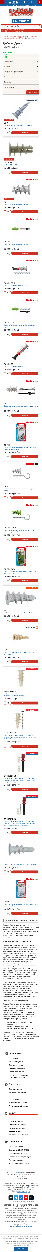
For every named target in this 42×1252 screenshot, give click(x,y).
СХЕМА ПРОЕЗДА (19, 21)
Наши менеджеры (16, 1062)
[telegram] (17, 2)
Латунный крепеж (16, 1099)
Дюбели (25, 36)
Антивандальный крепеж (18, 1106)
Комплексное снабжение (18, 1135)
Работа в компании (16, 1072)
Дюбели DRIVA (18, 38)
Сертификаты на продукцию (20, 1157)
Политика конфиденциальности (21, 1226)
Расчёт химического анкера (19, 1118)
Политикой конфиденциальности (26, 1242)
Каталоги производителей (19, 1163)
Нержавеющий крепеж (17, 1092)
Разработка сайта (17, 1201)
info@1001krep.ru (23, 1192)
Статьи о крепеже (16, 1146)
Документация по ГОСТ (18, 1153)
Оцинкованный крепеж (17, 1096)
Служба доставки (16, 1065)
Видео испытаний (16, 1160)
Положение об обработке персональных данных (19, 1076)
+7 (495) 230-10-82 (14, 1172)
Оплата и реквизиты (17, 1068)
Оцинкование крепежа (17, 1124)
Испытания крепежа (16, 1128)
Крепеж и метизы (15, 36)
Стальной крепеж (15, 1089)
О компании (13, 1058)
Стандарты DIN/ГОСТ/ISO (19, 1150)
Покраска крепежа (16, 1121)
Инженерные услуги (16, 1131)
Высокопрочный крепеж (18, 1102)
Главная (5, 36)
